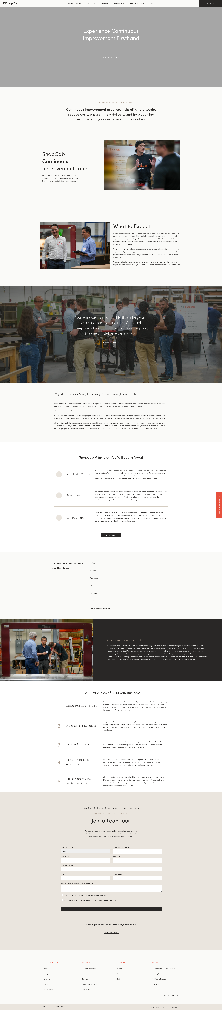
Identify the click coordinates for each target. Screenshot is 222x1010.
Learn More (91, 3)
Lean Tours (86, 989)
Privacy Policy (155, 1007)
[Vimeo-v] (177, 995)
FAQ (118, 979)
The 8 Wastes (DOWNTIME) (101, 608)
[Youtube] (173, 995)
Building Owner (157, 974)
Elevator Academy (137, 3)
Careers (85, 979)
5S (91, 585)
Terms (164, 1007)
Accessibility (173, 1007)
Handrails (46, 979)
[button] (129, 563)
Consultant (156, 984)
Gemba (93, 570)
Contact (153, 3)
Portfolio (46, 984)
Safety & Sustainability (90, 984)
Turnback (94, 578)
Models (45, 968)
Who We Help (119, 3)
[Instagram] (164, 995)
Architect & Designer (159, 979)
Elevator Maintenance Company (164, 968)
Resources (120, 974)
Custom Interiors (49, 989)
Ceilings (45, 974)
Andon (93, 600)
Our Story (85, 974)
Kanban (93, 593)
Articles (119, 968)
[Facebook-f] (169, 995)
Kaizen (93, 563)
